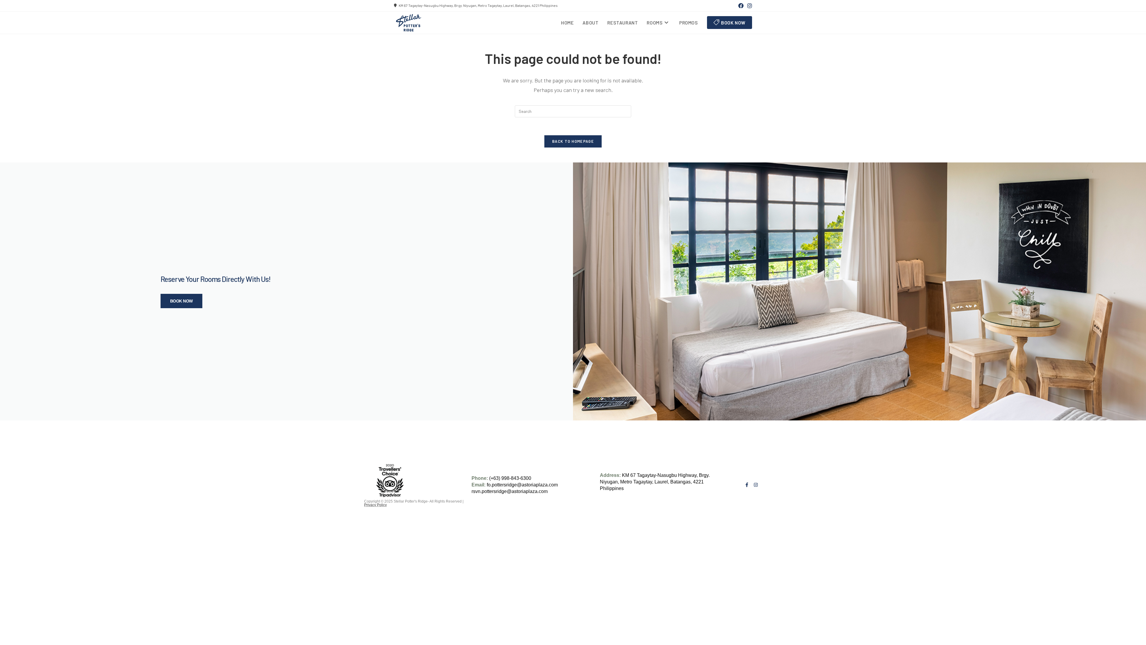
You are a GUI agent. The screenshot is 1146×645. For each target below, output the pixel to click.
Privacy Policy (375, 505)
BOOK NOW (181, 301)
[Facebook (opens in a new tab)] (741, 6)
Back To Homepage (573, 141)
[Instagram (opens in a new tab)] (748, 6)
